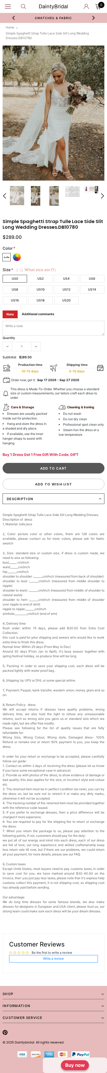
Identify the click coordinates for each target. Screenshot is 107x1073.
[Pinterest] (5, 1032)
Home (10, 27)
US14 (92, 289)
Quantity (9, 338)
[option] (53, 113)
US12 (66, 289)
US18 (41, 300)
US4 (66, 278)
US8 (15, 289)
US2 (40, 278)
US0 (15, 278)
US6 (92, 278)
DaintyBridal (53, 6)
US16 (15, 300)
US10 (41, 289)
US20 (66, 300)
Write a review (53, 958)
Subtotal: (10, 357)
